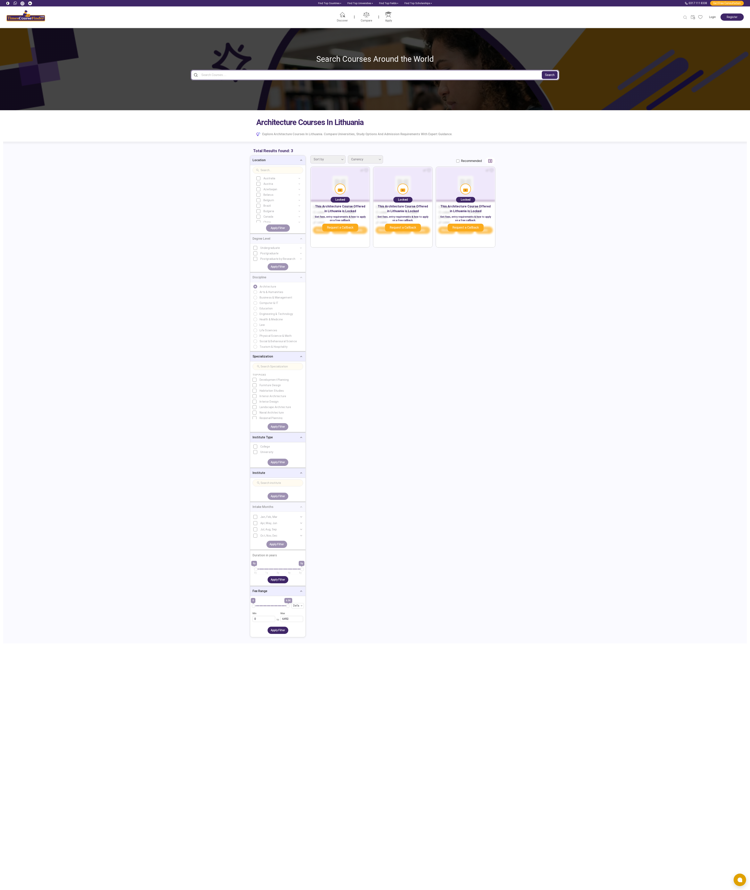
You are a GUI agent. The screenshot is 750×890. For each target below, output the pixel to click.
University (266, 452)
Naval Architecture (272, 412)
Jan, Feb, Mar (268, 516)
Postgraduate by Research (277, 258)
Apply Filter (278, 228)
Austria (268, 183)
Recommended (471, 161)
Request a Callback (340, 227)
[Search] (685, 17)
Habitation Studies (272, 390)
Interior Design (269, 401)
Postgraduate (269, 253)
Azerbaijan (270, 189)
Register (732, 17)
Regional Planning (271, 418)
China (267, 222)
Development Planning (274, 379)
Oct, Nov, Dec (268, 535)
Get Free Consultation (727, 3)
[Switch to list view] (490, 160)
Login (712, 17)
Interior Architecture (273, 396)
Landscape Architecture (275, 407)
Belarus (268, 194)
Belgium (268, 200)
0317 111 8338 (698, 3)
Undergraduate (270, 247)
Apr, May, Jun (268, 523)
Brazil (267, 205)
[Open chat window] (740, 880)
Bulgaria (268, 211)
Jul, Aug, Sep (268, 529)
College (265, 446)
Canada (268, 216)
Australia (269, 178)
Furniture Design (270, 385)
